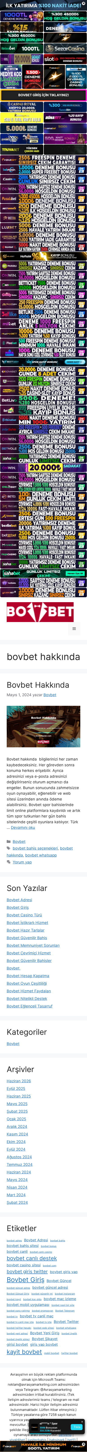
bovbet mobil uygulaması (28, 1304)
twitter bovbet (69, 1353)
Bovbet (19, 841)
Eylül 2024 (16, 1149)
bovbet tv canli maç (37, 1316)
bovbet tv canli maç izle (20, 1322)
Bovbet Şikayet (45, 1339)
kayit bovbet (24, 1352)
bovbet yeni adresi (17, 1333)
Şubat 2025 (17, 1111)
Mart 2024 (16, 1195)
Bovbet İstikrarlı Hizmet (27, 922)
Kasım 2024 (17, 1134)
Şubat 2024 (17, 1202)
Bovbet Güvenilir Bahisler (29, 960)
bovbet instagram (65, 1293)
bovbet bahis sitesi (23, 1245)
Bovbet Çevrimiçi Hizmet (29, 953)
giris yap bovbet (44, 1344)
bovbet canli (17, 1251)
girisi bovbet (17, 1344)
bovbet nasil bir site (63, 1305)
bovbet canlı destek (32, 1258)
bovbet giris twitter (27, 1271)
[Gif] (43, 256)
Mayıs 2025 (17, 1104)
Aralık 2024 (17, 1126)
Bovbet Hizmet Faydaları (29, 991)
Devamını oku (23, 827)
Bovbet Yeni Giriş (44, 1333)
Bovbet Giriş (18, 907)
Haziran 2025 (19, 1096)
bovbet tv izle (44, 1322)
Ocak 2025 (16, 1119)
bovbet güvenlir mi (42, 1293)
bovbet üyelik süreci (18, 1339)
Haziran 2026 (19, 1081)
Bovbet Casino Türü (24, 915)
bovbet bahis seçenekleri (35, 848)
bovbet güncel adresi (50, 1287)
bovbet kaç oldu (32, 1299)
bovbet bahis (57, 1240)
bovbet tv (12, 1316)
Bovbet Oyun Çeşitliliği (27, 983)
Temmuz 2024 (20, 1164)
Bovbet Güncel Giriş (18, 1293)
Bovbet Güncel (59, 1280)
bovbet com (49, 1265)
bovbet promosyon (42, 1310)
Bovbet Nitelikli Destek (27, 998)
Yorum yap (22, 862)
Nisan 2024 (17, 1187)
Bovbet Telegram (65, 1310)
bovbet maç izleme (60, 1299)
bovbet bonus (48, 1246)
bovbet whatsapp (41, 855)
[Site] (43, 159)
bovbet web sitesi (43, 1327)
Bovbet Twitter (66, 1321)
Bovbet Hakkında (38, 684)
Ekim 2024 (16, 1142)
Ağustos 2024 (19, 1157)
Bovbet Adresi (19, 900)
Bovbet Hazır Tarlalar (25, 930)
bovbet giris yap (64, 1272)
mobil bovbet (51, 1353)
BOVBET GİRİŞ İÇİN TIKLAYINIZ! (43, 95)
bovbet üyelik (69, 1333)
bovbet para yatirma (18, 1310)
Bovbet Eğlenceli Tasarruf (29, 1006)
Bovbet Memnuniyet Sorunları (33, 945)
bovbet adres (14, 1240)
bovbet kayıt (14, 1299)
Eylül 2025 (16, 1088)
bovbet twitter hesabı (19, 1327)
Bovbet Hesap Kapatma (28, 976)
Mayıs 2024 (17, 1180)
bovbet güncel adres (18, 1287)
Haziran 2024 (19, 1172)
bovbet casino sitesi (24, 1265)
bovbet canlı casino (41, 1252)
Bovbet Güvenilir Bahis (27, 938)
